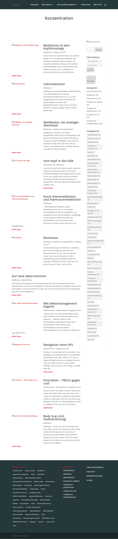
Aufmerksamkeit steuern (92, 164)
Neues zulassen (94, 268)
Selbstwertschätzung (94, 297)
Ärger (90, 340)
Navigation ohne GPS (58, 345)
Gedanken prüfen (94, 217)
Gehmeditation (54, 84)
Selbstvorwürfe (93, 292)
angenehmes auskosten (92, 147)
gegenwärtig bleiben (94, 228)
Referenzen (85, 5)
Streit (90, 302)
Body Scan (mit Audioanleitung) (54, 417)
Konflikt (91, 251)
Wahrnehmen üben (93, 317)
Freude (91, 207)
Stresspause (93, 306)
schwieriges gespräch (92, 279)
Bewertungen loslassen (92, 192)
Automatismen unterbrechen (93, 171)
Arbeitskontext (49, 165)
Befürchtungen (93, 183)
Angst (90, 152)
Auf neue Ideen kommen (29, 276)
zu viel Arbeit (93, 336)
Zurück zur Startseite (91, 79)
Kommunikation (94, 247)
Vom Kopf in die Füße (58, 161)
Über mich (97, 5)
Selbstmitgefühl (94, 288)
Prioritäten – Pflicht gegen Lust (61, 381)
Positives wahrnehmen (93, 273)
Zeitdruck (92, 328)
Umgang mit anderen (95, 102)
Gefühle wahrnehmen (94, 222)
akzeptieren (92, 142)
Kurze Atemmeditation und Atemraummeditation (62, 197)
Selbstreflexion (26, 280)
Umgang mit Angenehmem (63, 129)
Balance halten (93, 176)
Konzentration (93, 255)
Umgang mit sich (59, 52)
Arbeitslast (92, 156)
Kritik (90, 258)
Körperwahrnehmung (94, 263)
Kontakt (90, 480)
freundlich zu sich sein (93, 212)
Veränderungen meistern (92, 310)
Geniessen (92, 233)
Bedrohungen (93, 180)
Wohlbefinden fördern (92, 323)
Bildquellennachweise (94, 476)
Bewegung (92, 187)
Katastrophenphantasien (95, 242)
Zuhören (91, 332)
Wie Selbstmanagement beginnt (60, 304)
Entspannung (93, 203)
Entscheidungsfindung (94, 198)
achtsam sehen (93, 138)
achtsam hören (93, 135)
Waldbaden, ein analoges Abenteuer (61, 123)
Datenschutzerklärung (95, 467)
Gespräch (91, 237)
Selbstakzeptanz (94, 285)
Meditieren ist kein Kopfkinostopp (56, 46)
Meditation (47, 52)
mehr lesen (16, 76)
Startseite (34, 5)
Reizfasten (50, 238)
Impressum (91, 471)
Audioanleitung (93, 159)
